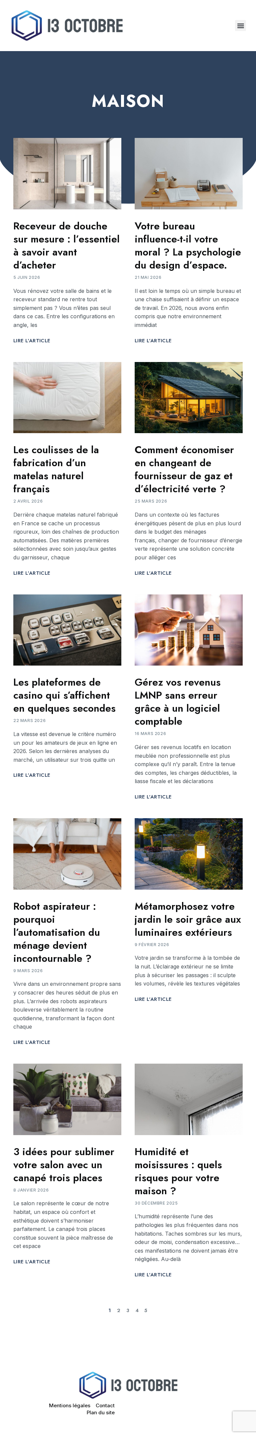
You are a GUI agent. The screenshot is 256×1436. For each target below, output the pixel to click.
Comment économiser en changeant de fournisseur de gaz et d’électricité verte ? (184, 469)
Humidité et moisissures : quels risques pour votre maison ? (178, 1171)
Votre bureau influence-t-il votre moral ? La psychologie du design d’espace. (188, 245)
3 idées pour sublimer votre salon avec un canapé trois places (63, 1164)
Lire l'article (31, 340)
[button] (240, 25)
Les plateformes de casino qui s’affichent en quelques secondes (64, 695)
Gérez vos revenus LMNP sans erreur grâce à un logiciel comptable (178, 701)
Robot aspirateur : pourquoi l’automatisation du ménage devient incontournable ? (56, 932)
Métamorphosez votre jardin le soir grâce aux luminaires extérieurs (188, 919)
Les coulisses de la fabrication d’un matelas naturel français (56, 469)
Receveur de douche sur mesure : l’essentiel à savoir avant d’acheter (66, 245)
